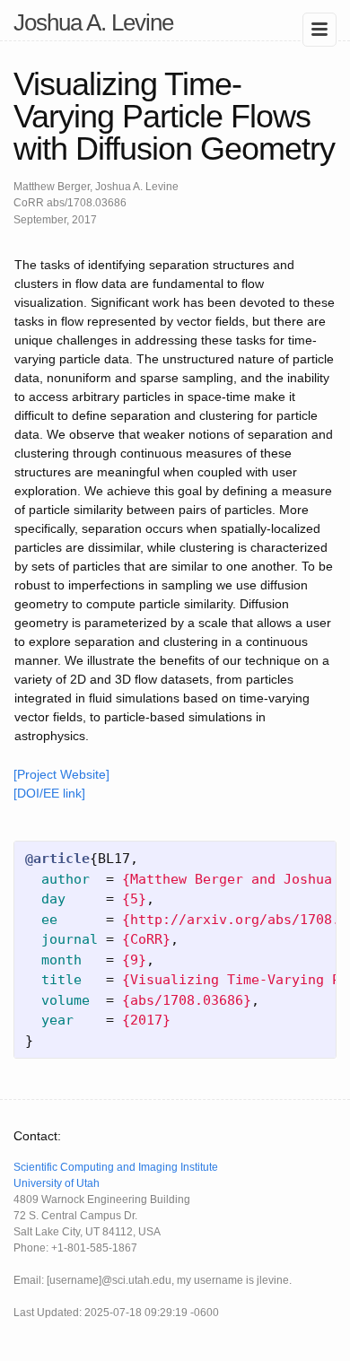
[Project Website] (61, 774)
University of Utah (56, 1183)
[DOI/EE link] (49, 793)
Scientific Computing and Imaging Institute (115, 1167)
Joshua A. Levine (93, 22)
